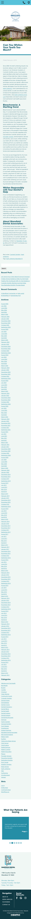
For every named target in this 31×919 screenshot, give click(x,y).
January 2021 (5, 447)
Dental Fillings (5, 709)
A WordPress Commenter (8, 293)
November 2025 (5, 323)
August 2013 (4, 637)
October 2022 (5, 402)
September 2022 (6, 404)
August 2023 (4, 380)
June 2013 (4, 641)
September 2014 (6, 609)
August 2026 (4, 304)
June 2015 (4, 590)
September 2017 (6, 532)
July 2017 (3, 536)
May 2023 (4, 387)
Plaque (3, 754)
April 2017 (4, 543)
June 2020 (4, 461)
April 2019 (4, 491)
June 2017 (4, 538)
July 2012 (3, 664)
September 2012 (6, 660)
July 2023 (3, 383)
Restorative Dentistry (7, 760)
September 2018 (6, 506)
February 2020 (5, 470)
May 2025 (4, 336)
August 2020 (4, 457)
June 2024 (4, 359)
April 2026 (4, 312)
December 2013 (5, 628)
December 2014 (5, 602)
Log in (3, 785)
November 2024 (5, 348)
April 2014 (4, 619)
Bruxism (3, 687)
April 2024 (4, 363)
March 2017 (4, 545)
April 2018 (4, 517)
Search (4, 268)
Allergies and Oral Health (8, 683)
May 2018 (4, 515)
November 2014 (5, 605)
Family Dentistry (5, 722)
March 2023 (4, 391)
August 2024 (4, 355)
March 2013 (4, 647)
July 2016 (3, 562)
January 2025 (5, 344)
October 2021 (5, 427)
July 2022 (3, 408)
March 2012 (4, 673)
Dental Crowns (5, 705)
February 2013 (5, 649)
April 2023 (4, 389)
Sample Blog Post (16, 295)
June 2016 (4, 564)
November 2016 (5, 553)
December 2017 (5, 526)
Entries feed (4, 787)
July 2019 (3, 485)
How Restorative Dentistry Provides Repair (13, 285)
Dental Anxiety (5, 700)
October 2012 (5, 658)
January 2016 (5, 575)
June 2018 (4, 513)
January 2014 (5, 626)
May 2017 (4, 540)
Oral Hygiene (5, 745)
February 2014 (5, 624)
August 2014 (4, 611)
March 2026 (4, 314)
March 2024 (4, 365)
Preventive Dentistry (6, 758)
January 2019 (5, 498)
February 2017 (5, 547)
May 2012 (4, 669)
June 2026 (4, 308)
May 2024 (4, 361)
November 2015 (5, 579)
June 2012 (4, 666)
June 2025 (4, 333)
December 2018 (5, 500)
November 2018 (5, 502)
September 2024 (6, 353)
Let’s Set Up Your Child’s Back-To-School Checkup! (15, 276)
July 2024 (3, 357)
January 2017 (5, 549)
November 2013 (5, 630)
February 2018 (5, 521)
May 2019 (4, 489)
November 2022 (5, 400)
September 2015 (6, 583)
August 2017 (4, 534)
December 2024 (5, 346)
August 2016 (4, 560)
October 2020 (5, 453)
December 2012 (5, 654)
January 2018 (5, 523)
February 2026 (5, 316)
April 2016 (4, 568)
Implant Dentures (6, 730)
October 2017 (5, 530)
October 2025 (5, 325)
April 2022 (4, 415)
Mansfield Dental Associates (9, 732)
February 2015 (5, 598)
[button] (10, 843)
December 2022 (5, 397)
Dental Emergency (6, 707)
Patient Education (6, 751)
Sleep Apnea (5, 766)
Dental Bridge (5, 702)
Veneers (3, 777)
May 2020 (4, 464)
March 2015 (4, 596)
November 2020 (5, 451)
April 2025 (4, 338)
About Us (5, 897)
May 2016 (4, 566)
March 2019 (4, 494)
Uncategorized (5, 775)
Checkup (4, 692)
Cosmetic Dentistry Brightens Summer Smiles (13, 283)
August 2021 (4, 432)
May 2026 (4, 310)
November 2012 (5, 656)
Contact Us (6, 904)
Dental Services (7, 899)
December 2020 (5, 449)
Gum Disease (5, 726)
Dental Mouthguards (7, 717)
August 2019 (4, 483)
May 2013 (4, 643)
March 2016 (4, 570)
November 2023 (5, 374)
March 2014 (4, 622)
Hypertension (5, 728)
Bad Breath (4, 685)
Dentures (3, 719)
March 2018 (4, 519)
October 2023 (5, 376)
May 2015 (4, 592)
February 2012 (5, 675)
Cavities (3, 690)
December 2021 (5, 423)
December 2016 (5, 551)
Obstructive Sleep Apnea (8, 741)
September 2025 (6, 327)
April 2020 (4, 466)
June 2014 (4, 615)
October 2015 (5, 581)
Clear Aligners (5, 694)
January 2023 (5, 395)
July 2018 (3, 511)
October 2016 (5, 555)
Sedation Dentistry (6, 764)
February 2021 (5, 444)
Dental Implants (5, 715)
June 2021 (4, 436)
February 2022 (5, 419)
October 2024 (5, 351)
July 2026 (3, 306)
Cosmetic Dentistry (15, 254)
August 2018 (4, 508)
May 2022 (4, 412)
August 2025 (4, 329)
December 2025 (5, 321)
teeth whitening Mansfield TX (14, 258)
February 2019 (5, 496)
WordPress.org (5, 792)
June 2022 (4, 410)
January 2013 (5, 651)
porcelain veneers (8, 136)
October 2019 (5, 479)
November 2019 (5, 476)
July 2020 (3, 459)
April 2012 (4, 671)
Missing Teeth (5, 737)
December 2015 (5, 577)
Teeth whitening (5, 769)
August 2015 (4, 585)
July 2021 (3, 434)
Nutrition (3, 739)
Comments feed (6, 790)
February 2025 (5, 342)
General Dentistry (6, 724)
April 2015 (4, 594)
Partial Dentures (5, 747)
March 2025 (4, 340)
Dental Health (5, 711)
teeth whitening (7, 88)
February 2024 (5, 368)
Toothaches (4, 773)
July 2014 (3, 613)
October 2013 (5, 632)
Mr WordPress (5, 295)
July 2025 (3, 331)
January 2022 (5, 421)
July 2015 (3, 587)
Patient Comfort (5, 749)
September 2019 (6, 481)
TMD (2, 771)
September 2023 (6, 378)
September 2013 (6, 634)
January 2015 (5, 600)
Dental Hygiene (5, 713)
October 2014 (5, 607)
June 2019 (4, 487)
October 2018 (5, 504)
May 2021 (4, 438)
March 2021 (4, 442)
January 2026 (5, 319)
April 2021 (4, 440)
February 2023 (5, 393)
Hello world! (21, 293)
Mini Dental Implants (7, 734)
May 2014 (4, 617)
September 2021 (6, 430)
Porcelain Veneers (6, 756)
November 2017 (5, 528)
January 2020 (5, 472)
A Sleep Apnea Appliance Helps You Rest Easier (14, 279)
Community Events (6, 696)
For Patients (6, 902)
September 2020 (6, 455)
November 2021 (5, 425)
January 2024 (5, 370)
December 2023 (5, 372)
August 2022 (4, 406)
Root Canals (4, 762)
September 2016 (6, 558)
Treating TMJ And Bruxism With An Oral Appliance (15, 281)
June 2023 (4, 385)
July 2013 (3, 639)
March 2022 (4, 417)
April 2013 (4, 645)
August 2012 (4, 662)
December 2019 (5, 474)
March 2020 (4, 468)
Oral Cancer (4, 743)
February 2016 (5, 572)
